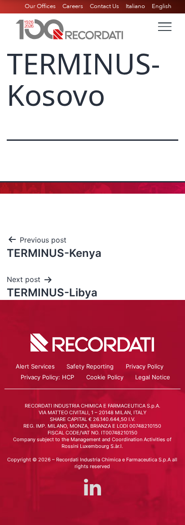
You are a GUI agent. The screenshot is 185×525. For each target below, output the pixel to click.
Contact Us (104, 6)
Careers (72, 6)
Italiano (135, 6)
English (162, 6)
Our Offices (40, 6)
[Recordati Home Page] (69, 28)
